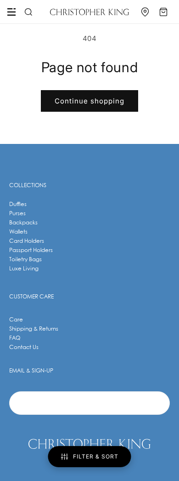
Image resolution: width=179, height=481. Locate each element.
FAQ (14, 338)
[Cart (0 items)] (163, 12)
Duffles (18, 204)
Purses (17, 213)
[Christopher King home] (89, 12)
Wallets (18, 232)
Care (16, 319)
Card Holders (26, 241)
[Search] (27, 12)
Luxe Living (24, 268)
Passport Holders (31, 250)
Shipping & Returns (33, 329)
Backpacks (23, 222)
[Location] (145, 12)
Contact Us (24, 347)
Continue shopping (89, 101)
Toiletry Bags (25, 259)
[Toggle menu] (11, 11)
